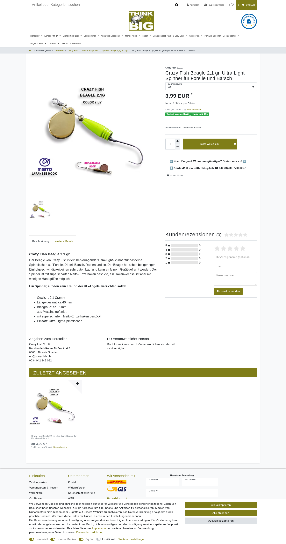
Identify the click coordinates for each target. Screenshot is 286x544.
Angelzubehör (37, 43)
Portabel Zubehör (212, 36)
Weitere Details (64, 241)
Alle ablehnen (220, 512)
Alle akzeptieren (221, 504)
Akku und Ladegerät (111, 36)
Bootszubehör (230, 36)
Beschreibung (40, 241)
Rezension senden (228, 291)
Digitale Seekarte (71, 36)
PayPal (89, 539)
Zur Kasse (35, 498)
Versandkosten (194, 109)
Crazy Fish (72, 50)
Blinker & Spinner (90, 50)
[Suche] (177, 4)
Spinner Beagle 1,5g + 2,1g (114, 50)
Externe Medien (66, 539)
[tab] (40, 241)
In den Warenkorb (209, 144)
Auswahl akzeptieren (221, 520)
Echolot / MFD (51, 36)
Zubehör (52, 43)
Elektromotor (90, 36)
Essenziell (41, 539)
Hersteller (35, 36)
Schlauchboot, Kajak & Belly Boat (169, 36)
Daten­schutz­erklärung (89, 532)
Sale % (64, 43)
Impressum (99, 528)
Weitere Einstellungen (131, 539)
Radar (145, 36)
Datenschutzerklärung (81, 492)
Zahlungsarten (38, 482)
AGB (71, 498)
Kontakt (72, 482)
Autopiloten (194, 36)
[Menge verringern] (177, 146)
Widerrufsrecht (77, 487)
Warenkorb (75, 43)
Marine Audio (131, 36)
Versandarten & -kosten (43, 487)
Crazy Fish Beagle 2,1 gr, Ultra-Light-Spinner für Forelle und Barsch (54, 437)
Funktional (108, 539)
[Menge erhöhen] (177, 141)
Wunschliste (176, 175)
